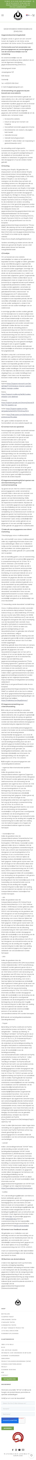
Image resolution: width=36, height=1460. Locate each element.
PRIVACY (4, 1367)
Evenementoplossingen (9, 1333)
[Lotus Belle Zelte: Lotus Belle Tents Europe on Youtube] (19, 1450)
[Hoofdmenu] (2, 15)
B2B (2, 1372)
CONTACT (4, 1375)
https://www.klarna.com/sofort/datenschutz (16, 1188)
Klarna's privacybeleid (21, 1226)
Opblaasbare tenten (8, 1319)
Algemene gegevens (8, 1370)
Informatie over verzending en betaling (16, 1353)
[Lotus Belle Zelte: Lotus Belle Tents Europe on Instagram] (16, 1450)
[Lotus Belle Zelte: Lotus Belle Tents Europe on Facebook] (13, 1450)
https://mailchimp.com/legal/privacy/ (14, 700)
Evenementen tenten (8, 1325)
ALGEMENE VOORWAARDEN (10, 1356)
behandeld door (11, 1219)
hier (11, 1217)
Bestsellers (5, 1314)
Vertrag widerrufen (10, 1379)
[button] (29, 15)
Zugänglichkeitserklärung (11, 1364)
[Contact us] (23, 1450)
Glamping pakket (7, 1317)
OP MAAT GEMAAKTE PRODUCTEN (12, 1328)
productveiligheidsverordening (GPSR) (16, 1361)
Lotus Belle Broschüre (9, 1331)
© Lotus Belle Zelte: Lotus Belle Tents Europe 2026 (18, 1455)
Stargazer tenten (8, 1322)
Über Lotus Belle (7, 1344)
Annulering (5, 1358)
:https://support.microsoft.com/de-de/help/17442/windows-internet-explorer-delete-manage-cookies (16, 386)
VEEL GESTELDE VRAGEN (9, 1350)
